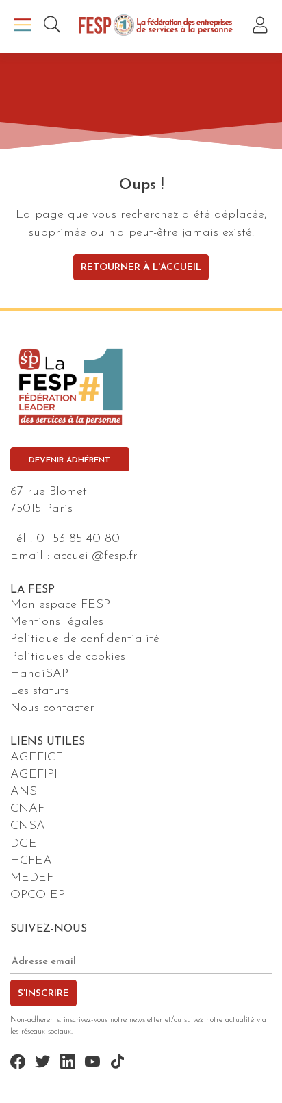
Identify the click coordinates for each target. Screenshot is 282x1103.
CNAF (27, 809)
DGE (23, 844)
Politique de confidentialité (84, 639)
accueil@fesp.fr (95, 556)
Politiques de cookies (67, 657)
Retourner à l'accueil (141, 267)
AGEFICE (37, 758)
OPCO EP (37, 895)
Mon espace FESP (60, 605)
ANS (23, 792)
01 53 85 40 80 (78, 539)
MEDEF (31, 878)
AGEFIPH (37, 775)
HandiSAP (39, 674)
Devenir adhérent (69, 460)
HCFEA (31, 861)
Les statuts (39, 691)
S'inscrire (43, 994)
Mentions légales (56, 622)
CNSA (27, 826)
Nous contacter (52, 708)
